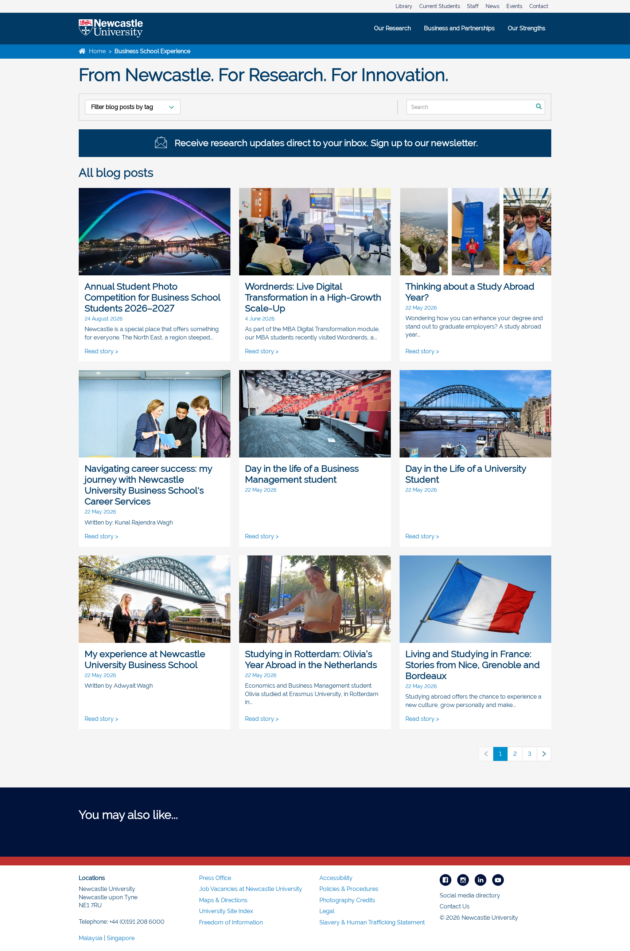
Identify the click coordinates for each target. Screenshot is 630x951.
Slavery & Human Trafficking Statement (372, 922)
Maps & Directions (223, 900)
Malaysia (90, 938)
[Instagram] (463, 879)
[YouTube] (498, 879)
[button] (485, 754)
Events (514, 6)
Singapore (121, 938)
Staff (473, 6)
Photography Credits (347, 900)
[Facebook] (445, 879)
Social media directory (470, 895)
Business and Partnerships (459, 28)
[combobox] (470, 107)
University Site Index (226, 911)
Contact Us (455, 906)
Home (97, 51)
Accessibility (336, 878)
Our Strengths (526, 28)
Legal (326, 911)
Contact (538, 6)
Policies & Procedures (348, 888)
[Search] (539, 107)
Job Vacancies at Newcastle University (250, 888)
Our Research (392, 28)
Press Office (215, 878)
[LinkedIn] (480, 879)
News (492, 6)
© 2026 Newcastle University (479, 917)
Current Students (439, 6)
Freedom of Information (231, 922)
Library (404, 6)
